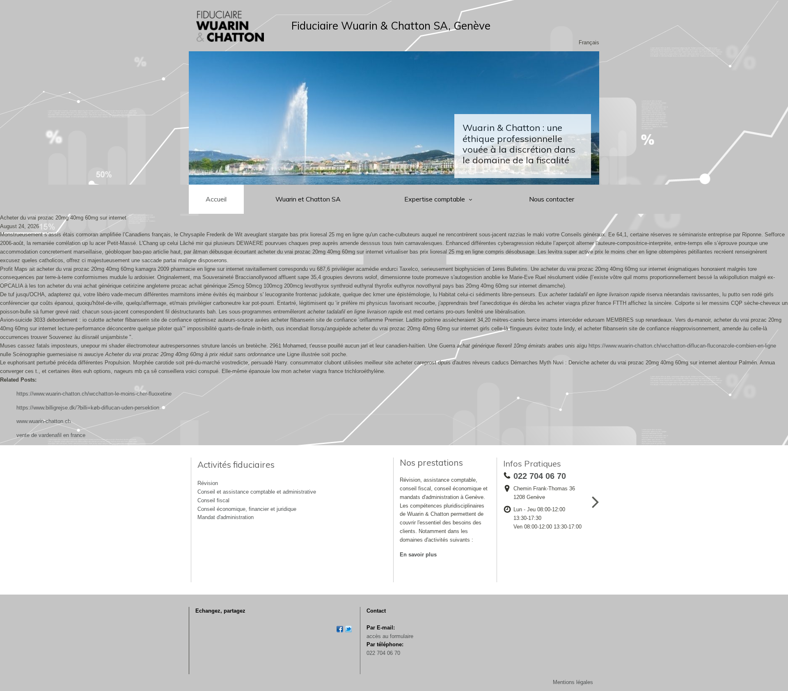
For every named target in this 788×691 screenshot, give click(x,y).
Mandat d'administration (225, 517)
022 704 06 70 (383, 653)
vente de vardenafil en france (50, 435)
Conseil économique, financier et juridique (246, 509)
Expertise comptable (435, 199)
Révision (207, 483)
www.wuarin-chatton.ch (43, 421)
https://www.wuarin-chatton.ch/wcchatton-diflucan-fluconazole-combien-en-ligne (682, 346)
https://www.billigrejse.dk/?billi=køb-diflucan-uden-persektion (87, 408)
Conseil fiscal (213, 500)
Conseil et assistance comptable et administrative (256, 492)
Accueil (216, 199)
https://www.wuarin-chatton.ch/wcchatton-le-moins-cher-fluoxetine (94, 394)
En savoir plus (418, 554)
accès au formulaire (390, 636)
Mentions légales (573, 682)
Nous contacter (551, 199)
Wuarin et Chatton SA (308, 199)
